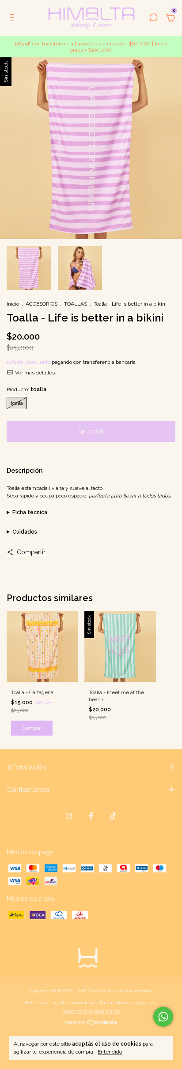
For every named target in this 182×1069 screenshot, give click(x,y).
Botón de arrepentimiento (91, 1011)
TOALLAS (75, 304)
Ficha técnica (29, 512)
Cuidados (24, 532)
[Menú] (13, 19)
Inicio (13, 304)
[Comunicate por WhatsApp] (163, 1017)
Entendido (110, 1052)
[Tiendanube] (91, 1023)
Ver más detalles (34, 373)
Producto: (26, 389)
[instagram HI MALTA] (68, 815)
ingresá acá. (144, 1002)
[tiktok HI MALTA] (113, 815)
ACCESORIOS (41, 304)
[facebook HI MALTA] (91, 815)
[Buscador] (153, 19)
